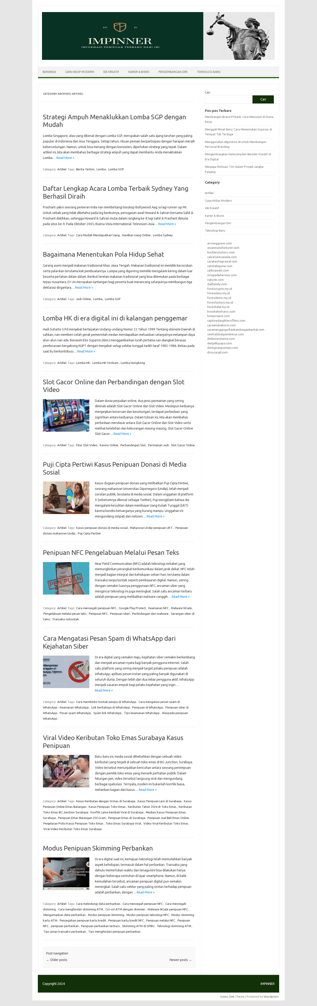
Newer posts (181, 960)
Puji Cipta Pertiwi (89, 533)
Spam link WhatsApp (107, 713)
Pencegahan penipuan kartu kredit (83, 920)
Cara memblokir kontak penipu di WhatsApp (106, 701)
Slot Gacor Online (183, 445)
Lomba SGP (116, 169)
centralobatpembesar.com (225, 334)
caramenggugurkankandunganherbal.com (235, 329)
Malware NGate (181, 608)
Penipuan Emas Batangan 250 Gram (82, 817)
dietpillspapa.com (219, 343)
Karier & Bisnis (138, 71)
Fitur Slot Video (86, 445)
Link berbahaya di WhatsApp (110, 707)
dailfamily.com (217, 284)
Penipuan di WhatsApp (147, 707)
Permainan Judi (158, 445)
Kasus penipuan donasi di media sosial (102, 527)
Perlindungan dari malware (150, 613)
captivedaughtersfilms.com (226, 320)
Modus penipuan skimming (106, 914)
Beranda (49, 71)
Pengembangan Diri (173, 71)
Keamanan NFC (158, 608)
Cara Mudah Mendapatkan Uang (98, 235)
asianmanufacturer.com (223, 247)
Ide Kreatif (111, 71)
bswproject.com (218, 316)
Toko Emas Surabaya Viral (123, 823)
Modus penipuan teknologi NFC (147, 914)
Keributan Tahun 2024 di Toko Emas (152, 806)
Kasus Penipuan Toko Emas (107, 806)
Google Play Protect (132, 608)
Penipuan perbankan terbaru (100, 926)
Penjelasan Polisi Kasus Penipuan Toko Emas (73, 823)
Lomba (101, 169)
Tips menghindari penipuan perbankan (114, 931)
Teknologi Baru (208, 71)
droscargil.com (217, 352)
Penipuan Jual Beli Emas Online (168, 817)
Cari (207, 92)
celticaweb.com (218, 270)
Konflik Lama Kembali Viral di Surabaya (117, 812)
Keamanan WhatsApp (74, 707)
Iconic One (227, 996)
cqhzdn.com (215, 279)
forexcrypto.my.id (219, 289)
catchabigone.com (219, 266)
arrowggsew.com (219, 243)
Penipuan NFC (98, 613)
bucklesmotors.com (221, 252)
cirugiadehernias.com (222, 275)
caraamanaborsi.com (221, 325)
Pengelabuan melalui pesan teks (65, 613)
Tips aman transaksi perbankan (64, 931)
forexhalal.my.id (218, 307)
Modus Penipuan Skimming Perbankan (98, 848)
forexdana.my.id (218, 293)
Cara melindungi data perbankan (98, 903)
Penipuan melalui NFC (160, 920)
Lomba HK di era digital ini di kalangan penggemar (115, 318)
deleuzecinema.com (221, 338)
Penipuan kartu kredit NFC (126, 920)
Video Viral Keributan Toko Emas (165, 823)
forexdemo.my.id (219, 298)
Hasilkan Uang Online (136, 235)
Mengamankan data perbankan (64, 914)
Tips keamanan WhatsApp (142, 713)
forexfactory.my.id (220, 302)
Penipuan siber (120, 613)
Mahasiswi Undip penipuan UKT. (151, 527)
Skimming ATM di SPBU (138, 926)
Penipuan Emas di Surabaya (126, 817)
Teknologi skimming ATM (174, 926)
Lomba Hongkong (133, 362)
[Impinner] (158, 59)
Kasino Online (109, 445)
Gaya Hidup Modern (79, 71)
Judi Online (83, 299)
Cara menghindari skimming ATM (80, 909)
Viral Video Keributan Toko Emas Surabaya (72, 829)
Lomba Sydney (163, 235)
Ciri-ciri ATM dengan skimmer (125, 909)
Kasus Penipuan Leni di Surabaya (159, 801)
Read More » (65, 158)
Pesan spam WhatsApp (75, 713)
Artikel (61, 169)
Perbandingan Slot (133, 445)
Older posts (56, 960)
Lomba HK (83, 362)
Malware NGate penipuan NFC (168, 909)
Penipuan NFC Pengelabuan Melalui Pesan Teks (111, 552)
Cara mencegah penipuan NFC (96, 608)
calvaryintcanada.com (222, 257)
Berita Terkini (85, 169)
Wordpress (271, 996)
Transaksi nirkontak (65, 619)
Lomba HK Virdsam (105, 362)
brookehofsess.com (221, 311)
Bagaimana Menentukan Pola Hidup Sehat (103, 254)
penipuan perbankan (65, 926)
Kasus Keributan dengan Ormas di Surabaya (105, 801)
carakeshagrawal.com (222, 261)
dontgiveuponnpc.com (222, 347)
